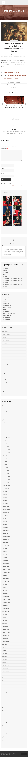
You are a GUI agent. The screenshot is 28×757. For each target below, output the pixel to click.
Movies (15, 87)
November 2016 (6, 665)
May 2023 (4, 461)
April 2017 (4, 656)
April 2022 (4, 500)
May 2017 (4, 653)
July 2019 (4, 584)
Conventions (5, 340)
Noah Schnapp (6, 299)
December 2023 (6, 449)
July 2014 (4, 737)
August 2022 (5, 488)
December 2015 (6, 695)
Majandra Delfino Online (8, 313)
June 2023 (4, 458)
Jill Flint (4, 309)
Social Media (5, 376)
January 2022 (5, 506)
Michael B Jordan (6, 307)
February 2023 (5, 470)
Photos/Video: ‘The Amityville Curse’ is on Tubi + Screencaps (14, 106)
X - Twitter (5, 272)
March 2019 (5, 593)
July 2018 (4, 614)
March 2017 (5, 659)
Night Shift (5, 352)
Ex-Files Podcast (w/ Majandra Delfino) (12, 278)
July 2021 (4, 518)
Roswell (4, 367)
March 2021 (5, 527)
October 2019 (5, 575)
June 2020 (4, 551)
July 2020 (4, 548)
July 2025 (4, 420)
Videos (4, 385)
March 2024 (5, 443)
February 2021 (5, 530)
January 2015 (5, 725)
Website (3, 173)
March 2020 (5, 560)
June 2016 (4, 680)
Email (3, 168)
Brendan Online (14, 11)
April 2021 (4, 524)
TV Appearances (6, 379)
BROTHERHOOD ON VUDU (11, 79)
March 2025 (5, 426)
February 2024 (5, 446)
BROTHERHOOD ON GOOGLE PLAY (17, 75)
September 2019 (6, 578)
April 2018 (4, 623)
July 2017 (4, 647)
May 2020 (4, 554)
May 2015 (4, 713)
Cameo (4, 274)
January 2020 (5, 566)
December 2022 (6, 476)
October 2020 (5, 539)
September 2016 (6, 671)
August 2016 (5, 674)
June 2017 (4, 650)
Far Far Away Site (6, 305)
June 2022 (4, 494)
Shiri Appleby (5, 311)
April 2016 (4, 686)
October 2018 (5, 605)
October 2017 (5, 638)
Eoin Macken (5, 303)
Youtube (4, 276)
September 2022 (6, 485)
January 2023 (5, 473)
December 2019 (6, 569)
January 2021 (5, 533)
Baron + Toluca (6, 334)
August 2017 (5, 644)
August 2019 (5, 581)
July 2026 (4, 405)
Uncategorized (6, 382)
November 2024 (6, 435)
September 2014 (6, 734)
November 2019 (6, 572)
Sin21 (25, 754)
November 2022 (6, 479)
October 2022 (5, 482)
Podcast (4, 361)
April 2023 (4, 464)
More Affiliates (6, 319)
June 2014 (4, 740)
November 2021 (6, 509)
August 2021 (5, 515)
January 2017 (5, 662)
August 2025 (5, 417)
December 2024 (6, 432)
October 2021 (5, 512)
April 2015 (4, 716)
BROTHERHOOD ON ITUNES (12, 72)
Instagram (5, 268)
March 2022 (5, 503)
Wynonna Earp (6, 391)
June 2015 (4, 710)
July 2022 (4, 491)
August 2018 (5, 611)
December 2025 (6, 414)
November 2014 (6, 731)
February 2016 (5, 692)
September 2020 (6, 542)
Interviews (5, 346)
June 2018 (4, 617)
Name (3, 163)
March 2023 (5, 467)
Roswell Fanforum (6, 315)
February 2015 (5, 722)
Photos (4, 358)
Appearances (5, 331)
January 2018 (5, 629)
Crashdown (5, 301)
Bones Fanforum (6, 317)
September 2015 (6, 701)
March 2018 (5, 626)
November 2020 (6, 536)
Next (25, 104)
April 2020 (4, 557)
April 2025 (4, 423)
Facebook (4, 270)
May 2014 (4, 743)
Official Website (6, 355)
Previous (2, 104)
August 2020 (5, 545)
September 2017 (6, 641)
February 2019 (5, 596)
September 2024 (6, 437)
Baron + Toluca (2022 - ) (8, 243)
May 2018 (4, 620)
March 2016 (5, 689)
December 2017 (6, 632)
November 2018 (6, 602)
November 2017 (6, 635)
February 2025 (5, 429)
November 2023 (6, 452)
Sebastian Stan (6, 297)
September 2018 (6, 608)
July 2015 (4, 707)
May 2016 (4, 683)
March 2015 (5, 719)
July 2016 (4, 677)
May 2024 (4, 440)
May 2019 (4, 590)
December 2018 (6, 599)
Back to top (10, 754)
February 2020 (5, 563)
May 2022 (4, 497)
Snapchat (4, 373)
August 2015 (5, 704)
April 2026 (4, 408)
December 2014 (6, 728)
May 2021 (4, 521)
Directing (4, 343)
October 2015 (5, 698)
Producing (5, 364)
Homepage (3, 754)
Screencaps (5, 370)
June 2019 (4, 587)
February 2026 (5, 411)
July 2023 (4, 455)
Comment (4, 148)
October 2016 (5, 668)
